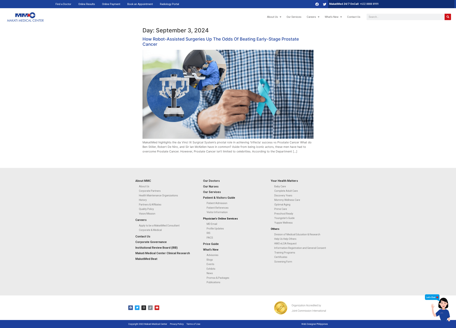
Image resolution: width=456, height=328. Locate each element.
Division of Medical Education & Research (297, 234)
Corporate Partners (150, 190)
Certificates (280, 257)
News (210, 273)
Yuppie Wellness (283, 222)
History (143, 200)
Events (210, 264)
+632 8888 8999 (369, 4)
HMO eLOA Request (285, 243)
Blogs (210, 259)
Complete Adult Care (286, 190)
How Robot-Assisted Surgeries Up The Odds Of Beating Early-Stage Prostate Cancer (220, 41)
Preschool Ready (283, 213)
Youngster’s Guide (284, 218)
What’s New (331, 16)
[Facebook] (317, 4)
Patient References (218, 207)
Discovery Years (283, 195)
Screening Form (283, 261)
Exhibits (211, 268)
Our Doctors (211, 180)
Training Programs (284, 252)
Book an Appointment (140, 4)
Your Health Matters (284, 180)
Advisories (212, 255)
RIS (208, 233)
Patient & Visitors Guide (219, 197)
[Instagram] (143, 307)
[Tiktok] (150, 307)
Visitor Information (217, 212)
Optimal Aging (282, 204)
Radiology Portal (169, 4)
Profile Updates (215, 228)
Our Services (294, 16)
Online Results (86, 4)
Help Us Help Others (285, 238)
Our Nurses (211, 186)
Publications (213, 282)
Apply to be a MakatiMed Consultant (159, 225)
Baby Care (280, 186)
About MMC (143, 180)
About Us (272, 16)
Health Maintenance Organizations (158, 195)
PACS (210, 237)
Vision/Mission (147, 213)
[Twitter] (324, 4)
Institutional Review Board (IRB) (156, 247)
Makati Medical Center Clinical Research (162, 253)
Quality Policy (146, 209)
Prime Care (280, 209)
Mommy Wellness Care (287, 200)
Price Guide (211, 244)
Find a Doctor (63, 4)
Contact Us (353, 16)
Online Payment (111, 4)
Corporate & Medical (150, 230)
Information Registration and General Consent (300, 248)
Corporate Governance (151, 242)
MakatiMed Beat (146, 259)
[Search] (448, 17)
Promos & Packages (218, 277)
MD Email (212, 224)
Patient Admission (217, 203)
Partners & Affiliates (150, 204)
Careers (311, 16)
